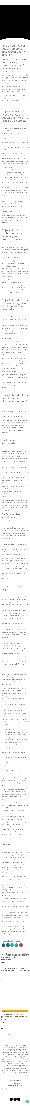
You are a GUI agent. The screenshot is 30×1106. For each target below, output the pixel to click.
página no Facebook (11, 317)
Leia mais (3, 962)
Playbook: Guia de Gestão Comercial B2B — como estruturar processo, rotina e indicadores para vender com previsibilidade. (15, 956)
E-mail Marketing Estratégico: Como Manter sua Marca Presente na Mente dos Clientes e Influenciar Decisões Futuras (14, 1016)
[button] (3, 945)
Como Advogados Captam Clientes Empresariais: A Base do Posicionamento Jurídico (15, 970)
